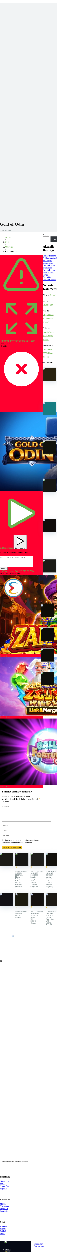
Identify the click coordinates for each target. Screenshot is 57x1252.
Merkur (3, 1204)
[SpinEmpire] (49, 414)
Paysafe (3, 1188)
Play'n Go (4, 1208)
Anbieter (3, 1226)
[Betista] (49, 491)
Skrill (2, 1184)
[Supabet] (37, 905)
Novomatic (4, 1206)
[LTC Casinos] (15, 1245)
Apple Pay (4, 1186)
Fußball (3, 1231)
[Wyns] (49, 572)
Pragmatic (4, 1211)
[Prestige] (49, 380)
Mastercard (4, 1181)
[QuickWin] (49, 531)
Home (7, 1250)
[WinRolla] (6, 905)
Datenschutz (39, 1246)
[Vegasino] (37, 865)
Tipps (2, 1233)
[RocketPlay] (21, 905)
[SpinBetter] (49, 453)
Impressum (38, 1244)
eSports (3, 1229)
